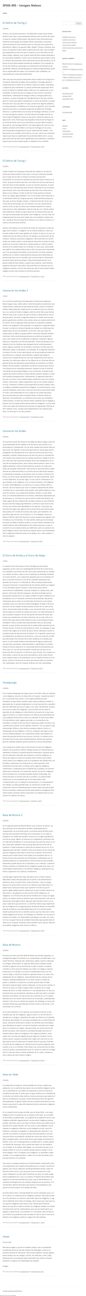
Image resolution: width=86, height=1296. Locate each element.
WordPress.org (67, 136)
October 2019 (66, 96)
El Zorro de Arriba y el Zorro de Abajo (24, 555)
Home (5, 13)
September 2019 (67, 99)
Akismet (14, 1295)
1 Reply (5, 296)
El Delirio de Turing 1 (15, 160)
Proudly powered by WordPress (12, 1291)
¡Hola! (6, 1236)
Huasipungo (10, 682)
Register (65, 126)
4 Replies (6, 436)
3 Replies (6, 28)
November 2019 (67, 93)
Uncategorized (24, 147)
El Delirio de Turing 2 (15, 22)
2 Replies (6, 166)
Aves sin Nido (10, 1074)
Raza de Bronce (11, 944)
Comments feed (67, 134)
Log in (64, 128)
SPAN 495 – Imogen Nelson (22, 5)
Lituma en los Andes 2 (15, 290)
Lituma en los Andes (14, 431)
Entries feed (66, 131)
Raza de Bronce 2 (13, 815)
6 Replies (6, 820)
